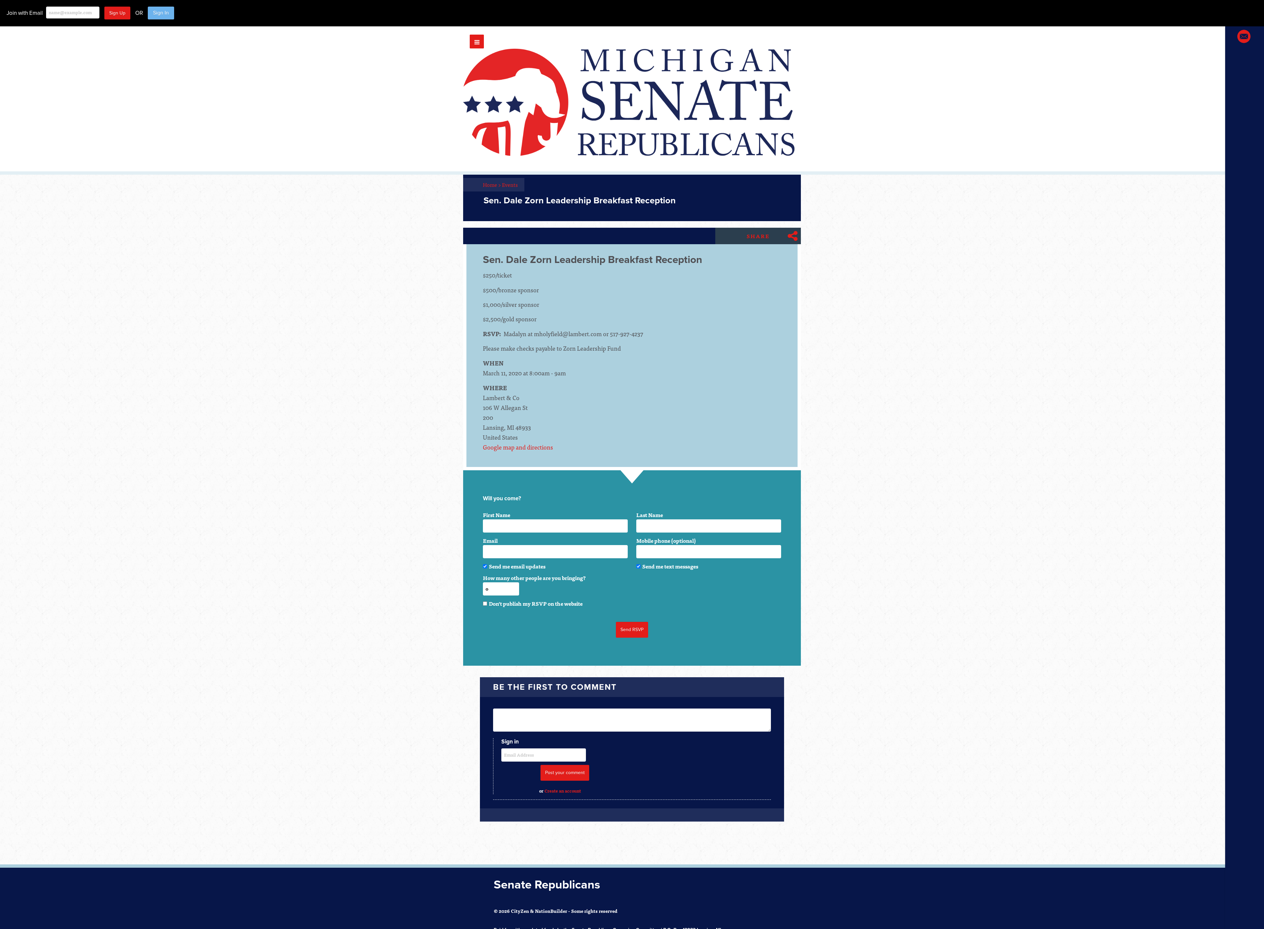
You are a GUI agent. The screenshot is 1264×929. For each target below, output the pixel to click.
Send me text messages (670, 566)
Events (510, 184)
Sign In (161, 13)
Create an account (562, 790)
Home (492, 184)
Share (758, 236)
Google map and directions (518, 447)
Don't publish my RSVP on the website (536, 603)
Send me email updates (517, 566)
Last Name (649, 515)
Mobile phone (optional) (666, 540)
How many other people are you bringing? (534, 578)
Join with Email (25, 13)
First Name (496, 515)
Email (490, 540)
